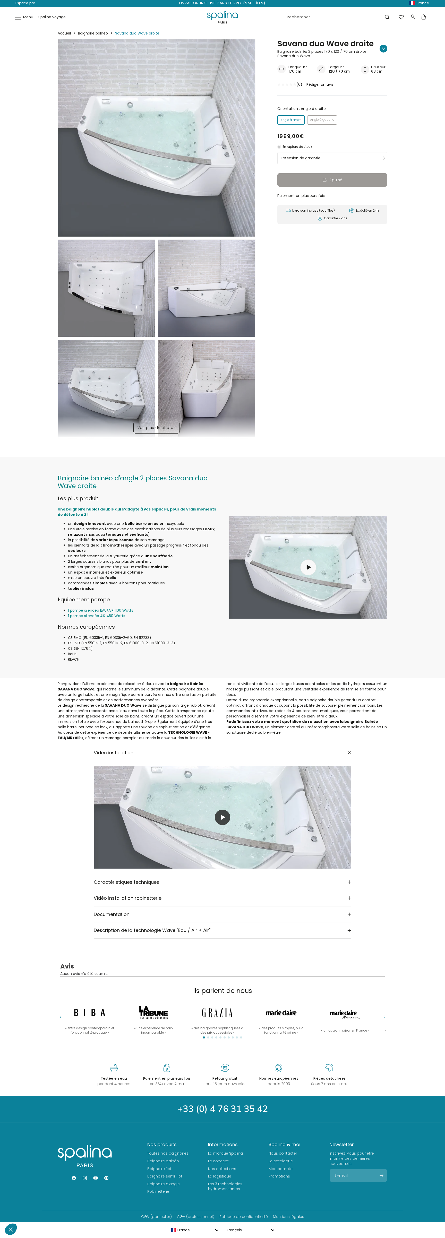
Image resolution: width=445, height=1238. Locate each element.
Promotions (279, 1176)
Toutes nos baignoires (168, 1153)
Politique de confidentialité (243, 1216)
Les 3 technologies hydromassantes (225, 1186)
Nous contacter (283, 1153)
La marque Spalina (225, 1153)
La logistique (219, 1176)
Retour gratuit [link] (224, 1078)
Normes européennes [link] (278, 1078)
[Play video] (222, 817)
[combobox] (337, 17)
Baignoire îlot (159, 1168)
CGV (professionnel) (195, 1216)
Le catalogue (281, 1161)
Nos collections (222, 1168)
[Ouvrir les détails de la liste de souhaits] (401, 17)
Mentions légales (288, 1216)
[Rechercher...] (387, 17)
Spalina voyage (52, 17)
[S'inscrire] (381, 1175)
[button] (24, 17)
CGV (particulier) (156, 1216)
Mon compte (281, 1168)
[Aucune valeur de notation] (286, 84)
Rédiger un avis (319, 84)
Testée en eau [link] (114, 1078)
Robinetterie (158, 1191)
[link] (281, 1018)
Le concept (218, 1161)
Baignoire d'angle (163, 1184)
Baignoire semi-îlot (164, 1176)
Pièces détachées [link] (329, 1078)
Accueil (64, 33)
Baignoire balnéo (93, 33)
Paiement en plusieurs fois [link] (167, 1078)
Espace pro (25, 3)
